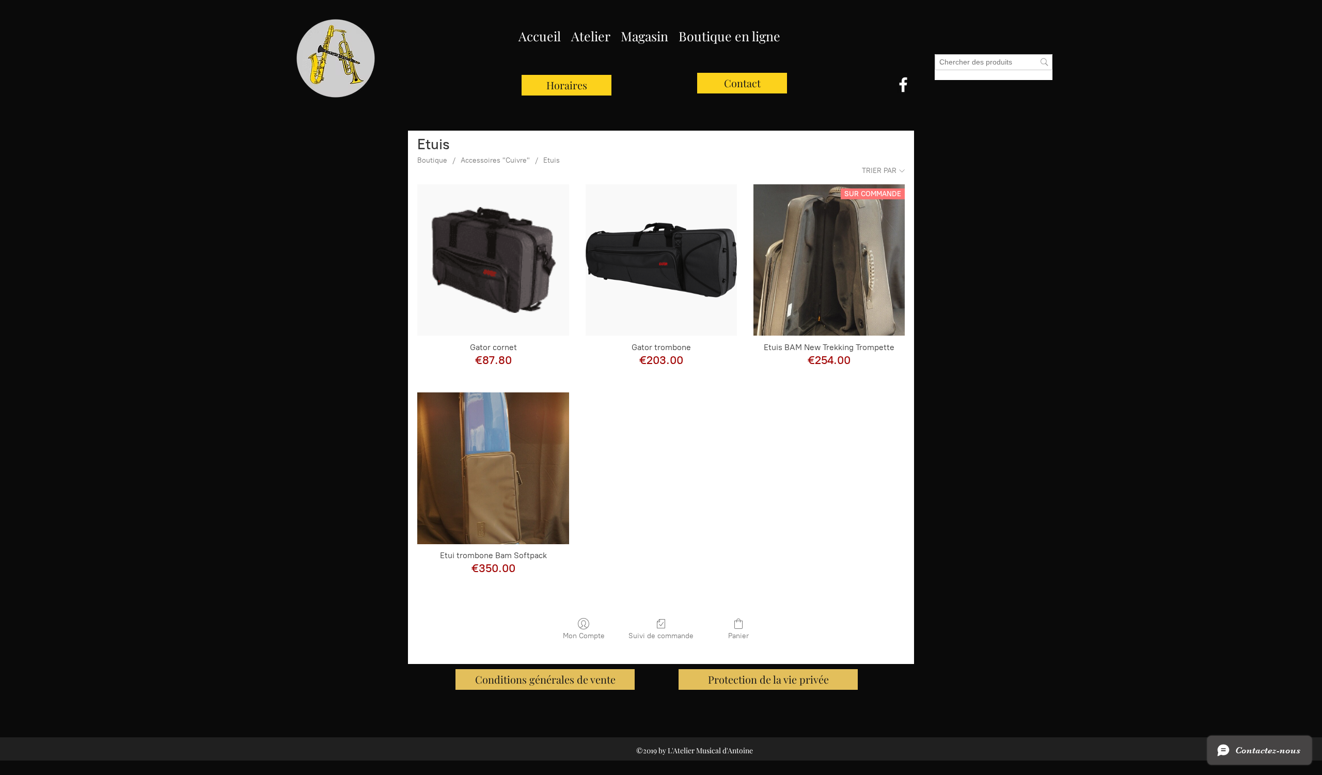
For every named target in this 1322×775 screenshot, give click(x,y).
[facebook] (903, 84)
